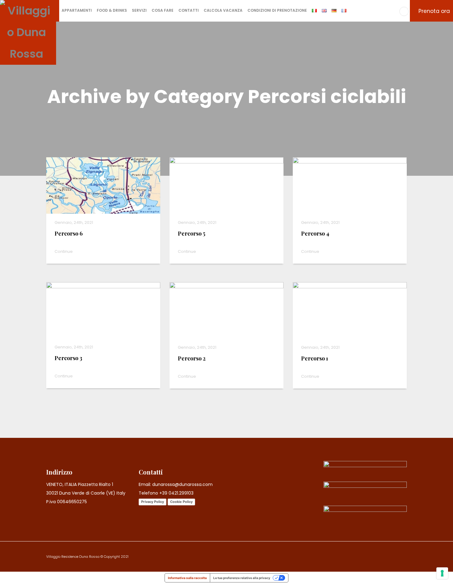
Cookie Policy (181, 502)
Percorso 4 (315, 233)
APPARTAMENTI (77, 10)
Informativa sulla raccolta (187, 578)
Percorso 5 (191, 233)
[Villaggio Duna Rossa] (28, 31)
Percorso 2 (192, 358)
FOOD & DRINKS (112, 10)
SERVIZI (139, 10)
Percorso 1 (314, 358)
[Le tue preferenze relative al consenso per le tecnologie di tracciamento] (442, 573)
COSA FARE (162, 10)
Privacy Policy (152, 502)
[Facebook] (404, 11)
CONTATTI (188, 10)
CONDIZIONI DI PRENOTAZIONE (277, 10)
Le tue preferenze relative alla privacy (241, 578)
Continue (64, 251)
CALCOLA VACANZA (223, 10)
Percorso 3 (68, 358)
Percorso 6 (69, 233)
